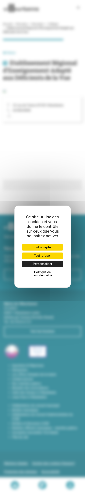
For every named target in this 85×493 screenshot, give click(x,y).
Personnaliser (42, 264)
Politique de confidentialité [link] (42, 273)
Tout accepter (42, 247)
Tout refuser (42, 255)
